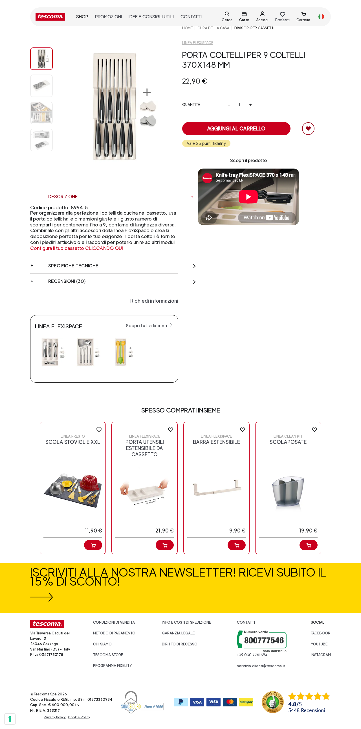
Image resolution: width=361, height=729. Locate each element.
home (187, 28)
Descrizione (63, 196)
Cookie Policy (79, 717)
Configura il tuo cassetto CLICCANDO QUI (76, 248)
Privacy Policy (55, 717)
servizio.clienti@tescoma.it (261, 666)
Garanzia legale (178, 633)
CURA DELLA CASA (213, 28)
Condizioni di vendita (114, 622)
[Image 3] (41, 140)
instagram (321, 655)
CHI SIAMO (102, 644)
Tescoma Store (108, 655)
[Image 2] (41, 113)
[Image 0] (41, 58)
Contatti (246, 622)
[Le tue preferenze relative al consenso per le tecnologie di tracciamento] (10, 719)
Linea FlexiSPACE (197, 43)
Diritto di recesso (179, 644)
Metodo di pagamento (114, 633)
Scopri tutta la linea (147, 325)
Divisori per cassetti (254, 28)
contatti (191, 16)
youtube (319, 644)
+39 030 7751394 (252, 655)
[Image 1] (41, 86)
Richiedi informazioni (154, 301)
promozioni (108, 16)
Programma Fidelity (112, 665)
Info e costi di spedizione (186, 622)
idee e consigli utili (151, 16)
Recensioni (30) (67, 281)
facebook (321, 633)
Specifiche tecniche (73, 266)
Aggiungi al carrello (236, 129)
